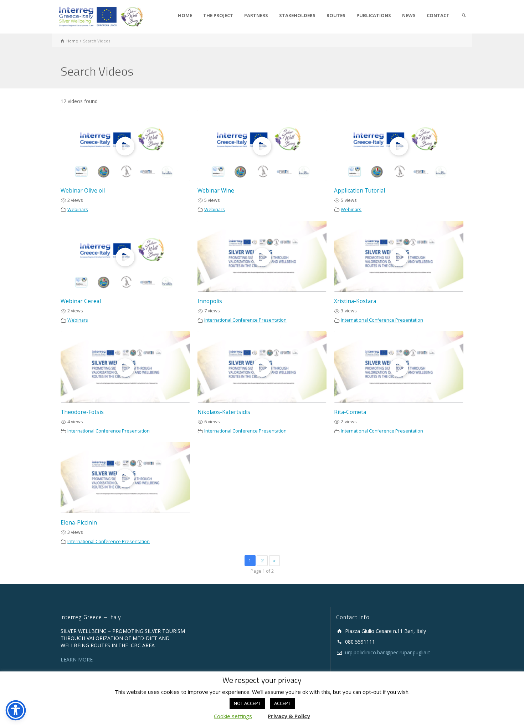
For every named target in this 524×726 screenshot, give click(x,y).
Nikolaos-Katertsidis (223, 412)
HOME (185, 15)
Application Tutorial (359, 190)
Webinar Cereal (81, 301)
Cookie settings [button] (233, 716)
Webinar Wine (215, 190)
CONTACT (438, 15)
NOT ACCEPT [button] (247, 703)
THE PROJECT (218, 15)
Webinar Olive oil (83, 190)
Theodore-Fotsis (82, 412)
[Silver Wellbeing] (101, 16)
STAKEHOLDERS (297, 15)
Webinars (77, 209)
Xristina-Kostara (355, 301)
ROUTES (336, 15)
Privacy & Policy (289, 716)
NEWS (409, 15)
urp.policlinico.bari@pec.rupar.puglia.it (387, 652)
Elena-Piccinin (79, 522)
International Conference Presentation (245, 320)
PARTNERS (256, 15)
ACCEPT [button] (282, 703)
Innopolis (209, 301)
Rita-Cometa (350, 412)
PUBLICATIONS (373, 15)
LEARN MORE (77, 659)
